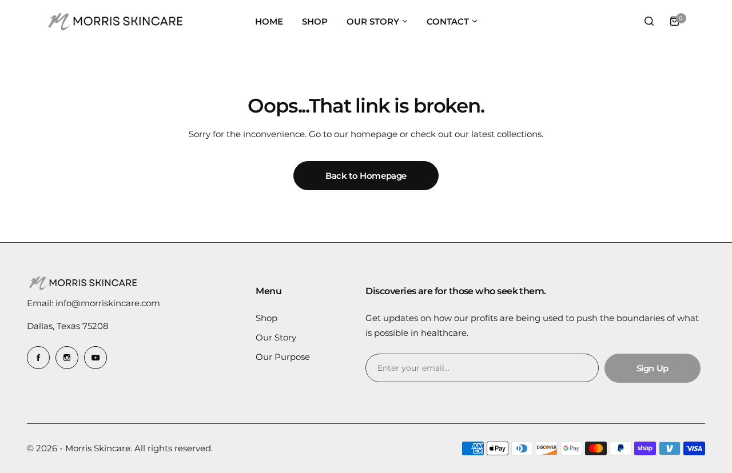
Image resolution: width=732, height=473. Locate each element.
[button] (405, 21)
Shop (266, 317)
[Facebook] (38, 357)
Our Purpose (283, 356)
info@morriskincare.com (107, 303)
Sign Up (652, 368)
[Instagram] (66, 357)
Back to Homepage (366, 175)
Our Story (276, 337)
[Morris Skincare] (116, 21)
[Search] (649, 21)
